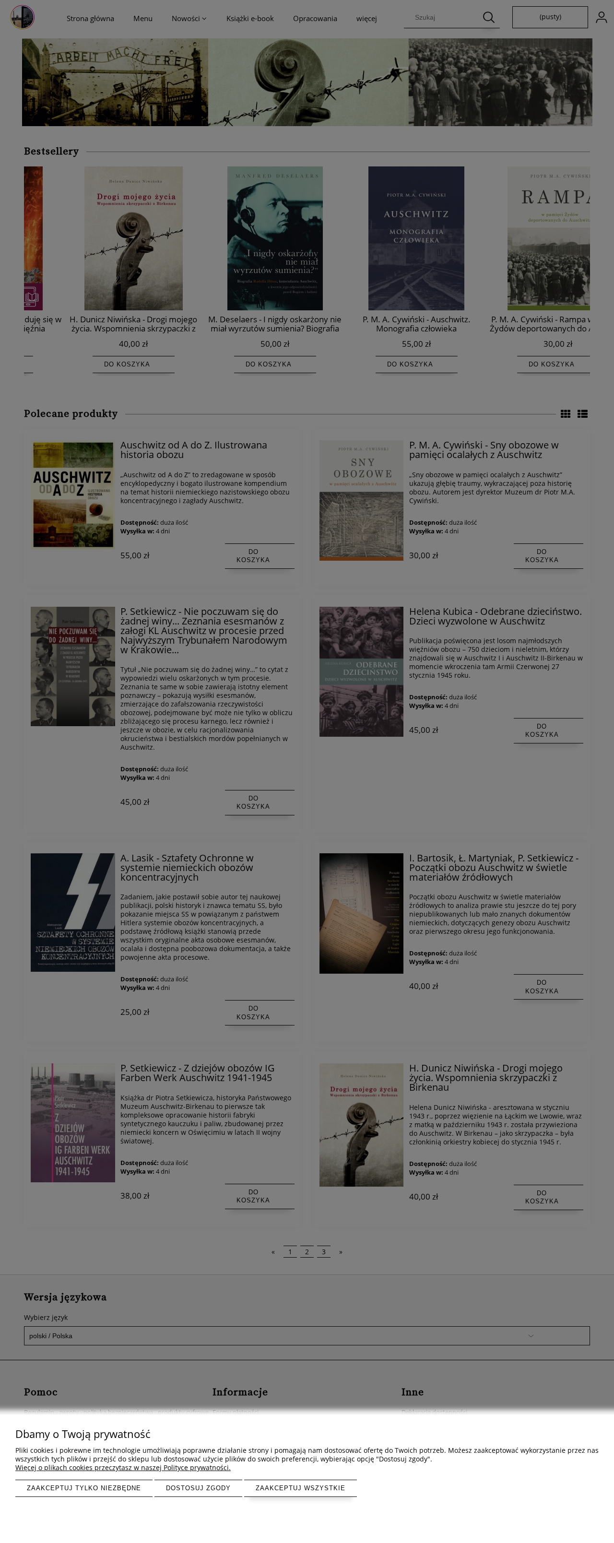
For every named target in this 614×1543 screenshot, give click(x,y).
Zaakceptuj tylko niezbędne (84, 1488)
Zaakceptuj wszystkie (300, 1488)
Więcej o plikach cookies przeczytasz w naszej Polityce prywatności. (123, 1467)
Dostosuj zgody (198, 1488)
